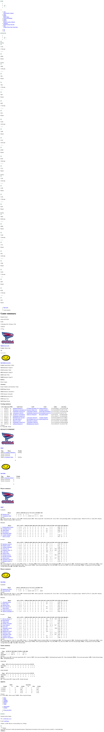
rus (4, 29)
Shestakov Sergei (6, 561)
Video (7, 17)
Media (4, 15)
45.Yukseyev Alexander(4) (19, 414)
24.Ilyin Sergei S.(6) (43, 419)
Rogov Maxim (5, 606)
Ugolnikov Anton (6, 636)
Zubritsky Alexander (7, 623)
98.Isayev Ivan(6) (17, 420)
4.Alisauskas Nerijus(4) (32, 417)
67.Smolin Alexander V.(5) (33, 408)
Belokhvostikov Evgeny (7, 527)
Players (5, 20)
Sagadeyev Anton (6, 632)
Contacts (12, 13)
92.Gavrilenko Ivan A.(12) (33, 419)
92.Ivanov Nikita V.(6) (32, 410)
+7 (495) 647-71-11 (7, 718)
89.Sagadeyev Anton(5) (32, 420)
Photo (4, 17)
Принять (3, 730)
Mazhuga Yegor (6, 605)
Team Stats (15, 27)
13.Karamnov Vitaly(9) (32, 411)
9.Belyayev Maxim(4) (32, 414)
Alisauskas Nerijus (6, 602)
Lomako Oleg (5, 629)
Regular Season (6, 24)
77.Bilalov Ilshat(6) (43, 417)
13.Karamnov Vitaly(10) (32, 422)
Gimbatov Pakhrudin (7, 547)
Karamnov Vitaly (6, 550)
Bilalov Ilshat (5, 603)
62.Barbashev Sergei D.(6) (19, 422)
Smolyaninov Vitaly (6, 634)
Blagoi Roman (5, 620)
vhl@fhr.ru (6, 721)
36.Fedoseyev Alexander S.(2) (19, 410)
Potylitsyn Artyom (6, 554)
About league (6, 13)
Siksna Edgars (5, 608)
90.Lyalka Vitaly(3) (17, 419)
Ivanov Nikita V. (6, 625)
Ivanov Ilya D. (5, 548)
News (4, 14)
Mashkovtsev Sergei (7, 589)
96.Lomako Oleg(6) (43, 414)
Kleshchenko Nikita (6, 533)
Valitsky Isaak (5, 622)
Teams (4, 19)
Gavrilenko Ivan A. (6, 528)
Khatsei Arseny (5, 558)
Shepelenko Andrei (6, 559)
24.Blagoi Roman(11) (18, 408)
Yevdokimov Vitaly (6, 516)
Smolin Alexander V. (7, 609)
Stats (4, 25)
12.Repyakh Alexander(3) (45, 411)
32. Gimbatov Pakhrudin (9, 452)
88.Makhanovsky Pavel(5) (33, 423)
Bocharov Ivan (5, 514)
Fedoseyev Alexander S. (7, 637)
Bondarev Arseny (6, 545)
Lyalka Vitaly (5, 551)
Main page (5, 307)
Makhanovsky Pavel (7, 631)
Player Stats (9, 27)
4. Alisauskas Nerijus (8, 477)
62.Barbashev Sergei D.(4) (19, 411)
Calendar (5, 700)
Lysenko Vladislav (6, 535)
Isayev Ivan (5, 626)
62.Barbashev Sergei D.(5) (19, 416)
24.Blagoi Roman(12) (18, 423)
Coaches (9, 22)
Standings (5, 23)
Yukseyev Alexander (7, 611)
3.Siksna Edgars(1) (43, 408)
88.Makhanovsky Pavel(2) (19, 417)
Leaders (5, 27)
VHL (4, 11)
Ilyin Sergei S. (5, 531)
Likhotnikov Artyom (7, 628)
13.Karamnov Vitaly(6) (18, 413)
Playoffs (12, 24)
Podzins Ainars (5, 553)
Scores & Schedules (7, 18)
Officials (13, 22)
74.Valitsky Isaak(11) (43, 410)
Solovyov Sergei (6, 536)
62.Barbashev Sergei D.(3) (33, 413)
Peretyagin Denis (6, 590)
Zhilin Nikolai (5, 530)
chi (4, 30)
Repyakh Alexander (6, 556)
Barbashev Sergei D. (7, 544)
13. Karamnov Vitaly (8, 457)
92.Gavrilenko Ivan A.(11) (45, 413)
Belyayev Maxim (6, 618)
